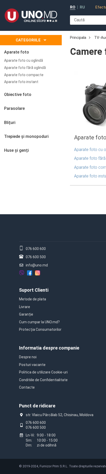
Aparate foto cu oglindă (23, 60)
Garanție (26, 314)
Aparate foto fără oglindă (25, 68)
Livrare (24, 307)
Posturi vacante (32, 365)
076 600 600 (36, 249)
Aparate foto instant (21, 82)
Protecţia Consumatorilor (40, 329)
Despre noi (28, 357)
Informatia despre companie (49, 348)
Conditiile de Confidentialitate (43, 380)
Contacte (27, 387)
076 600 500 (36, 257)
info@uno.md (37, 265)
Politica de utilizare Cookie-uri (43, 372)
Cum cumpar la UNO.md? (39, 322)
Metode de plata (32, 299)
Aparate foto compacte (23, 75)
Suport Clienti (33, 290)
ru (82, 7)
